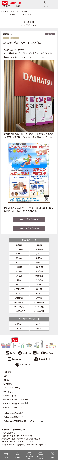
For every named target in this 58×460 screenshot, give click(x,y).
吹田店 (39, 258)
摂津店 (19, 262)
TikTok (13, 353)
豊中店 (19, 258)
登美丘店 (39, 280)
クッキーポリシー (11, 395)
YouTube (49, 353)
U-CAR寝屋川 (39, 302)
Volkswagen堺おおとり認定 (22, 421)
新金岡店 (39, 275)
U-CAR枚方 (19, 302)
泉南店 (39, 297)
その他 (39, 328)
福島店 (19, 244)
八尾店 (19, 275)
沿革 (6, 376)
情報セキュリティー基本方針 (16, 399)
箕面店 (39, 253)
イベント (39, 324)
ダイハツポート (45, 359)
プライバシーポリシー (13, 388)
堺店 (19, 280)
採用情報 (8, 384)
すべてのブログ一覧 (28, 228)
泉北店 (19, 284)
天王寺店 (19, 249)
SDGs (6, 380)
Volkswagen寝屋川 (12, 417)
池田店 (19, 253)
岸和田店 (39, 293)
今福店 (39, 244)
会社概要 (8, 372)
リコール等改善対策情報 (14, 403)
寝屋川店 (39, 267)
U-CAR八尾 (19, 306)
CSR (19, 328)
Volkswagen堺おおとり (14, 413)
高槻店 (39, 262)
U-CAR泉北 (39, 306)
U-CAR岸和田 (39, 311)
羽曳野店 (39, 284)
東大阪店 (39, 271)
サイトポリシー (10, 392)
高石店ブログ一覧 (28, 219)
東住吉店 (39, 249)
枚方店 (19, 267)
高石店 (26, 11)
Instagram (16, 359)
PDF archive (25, 364)
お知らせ (19, 324)
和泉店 (19, 293)
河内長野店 (19, 289)
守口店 (19, 271)
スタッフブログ (15, 11)
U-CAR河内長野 (19, 311)
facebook (27, 353)
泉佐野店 (19, 297)
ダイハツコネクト (11, 407)
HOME (3, 11)
